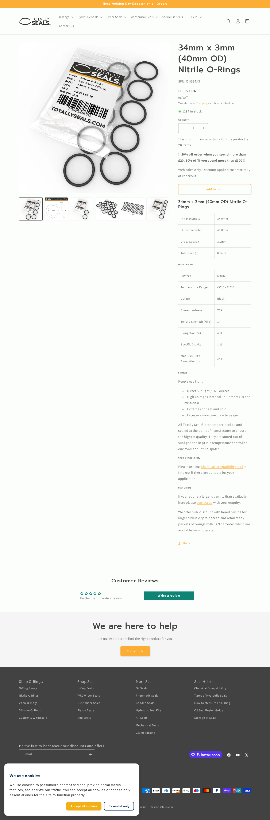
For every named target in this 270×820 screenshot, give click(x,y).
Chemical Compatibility (210, 688)
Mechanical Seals (147, 725)
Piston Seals (85, 710)
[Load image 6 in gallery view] (158, 209)
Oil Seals (141, 688)
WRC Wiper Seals (88, 695)
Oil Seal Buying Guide (208, 710)
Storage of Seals (205, 718)
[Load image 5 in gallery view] (132, 209)
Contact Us (135, 651)
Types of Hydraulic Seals (210, 695)
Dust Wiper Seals (88, 703)
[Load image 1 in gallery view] (30, 209)
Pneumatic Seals (147, 695)
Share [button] (186, 543)
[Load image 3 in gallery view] (81, 209)
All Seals (141, 718)
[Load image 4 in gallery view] (107, 209)
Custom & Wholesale (33, 718)
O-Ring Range (28, 688)
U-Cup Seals (85, 688)
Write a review (169, 595)
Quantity (183, 120)
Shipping (202, 103)
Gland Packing (145, 732)
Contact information (162, 806)
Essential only (119, 806)
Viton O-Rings (28, 703)
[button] (66, 16)
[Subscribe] (90, 754)
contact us (204, 502)
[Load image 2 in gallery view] (56, 209)
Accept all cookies (83, 806)
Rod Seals (84, 718)
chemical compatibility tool (222, 466)
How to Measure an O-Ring (212, 703)
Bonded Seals (145, 703)
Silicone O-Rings (30, 710)
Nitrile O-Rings (29, 695)
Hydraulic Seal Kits (148, 710)
